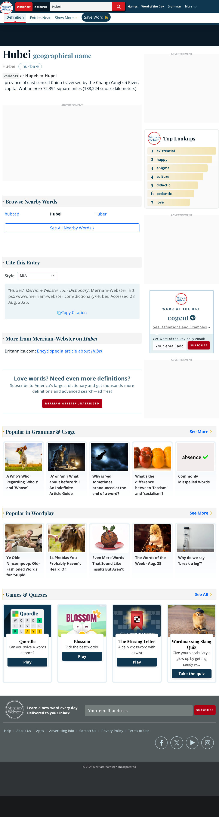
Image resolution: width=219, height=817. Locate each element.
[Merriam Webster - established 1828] (6, 5)
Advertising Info (62, 730)
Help (8, 730)
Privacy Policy (112, 730)
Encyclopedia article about (69, 351)
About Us (24, 730)
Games (133, 6)
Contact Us (88, 730)
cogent (178, 317)
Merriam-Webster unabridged (72, 403)
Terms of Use (138, 730)
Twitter (176, 742)
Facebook (161, 742)
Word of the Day (152, 6)
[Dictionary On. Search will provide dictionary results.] (32, 7)
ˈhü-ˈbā (28, 66)
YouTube (192, 742)
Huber (101, 214)
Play (27, 662)
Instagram (207, 742)
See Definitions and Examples (180, 327)
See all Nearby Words (70, 228)
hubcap (12, 214)
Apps (40, 730)
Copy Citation (74, 312)
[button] (190, 6)
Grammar (174, 6)
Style (10, 276)
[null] (192, 317)
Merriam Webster (15, 710)
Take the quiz (192, 673)
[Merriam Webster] (181, 299)
